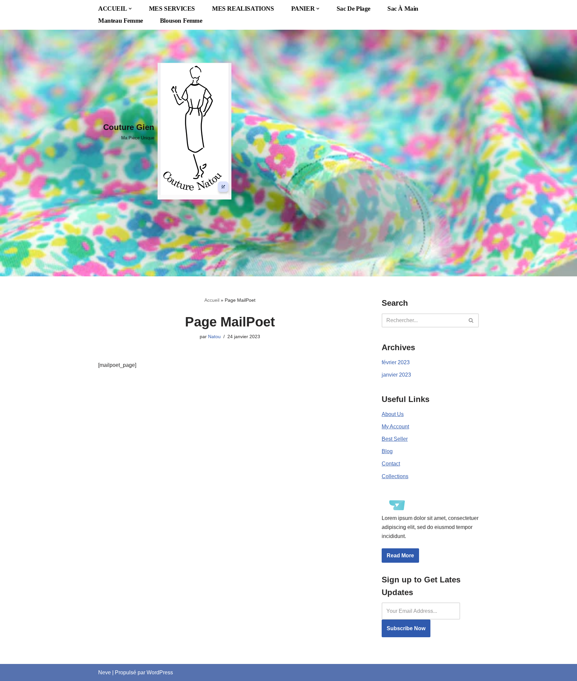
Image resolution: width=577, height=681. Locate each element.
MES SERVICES (172, 8)
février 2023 (396, 362)
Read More (400, 555)
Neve (104, 672)
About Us (393, 414)
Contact (391, 463)
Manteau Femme (120, 20)
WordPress (160, 672)
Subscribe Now (406, 628)
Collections (395, 476)
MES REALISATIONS (243, 8)
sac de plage (353, 8)
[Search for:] (421, 611)
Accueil (211, 300)
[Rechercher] (471, 320)
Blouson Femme (181, 20)
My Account (395, 426)
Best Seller (395, 439)
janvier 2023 (396, 375)
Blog (387, 451)
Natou (214, 336)
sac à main (402, 8)
